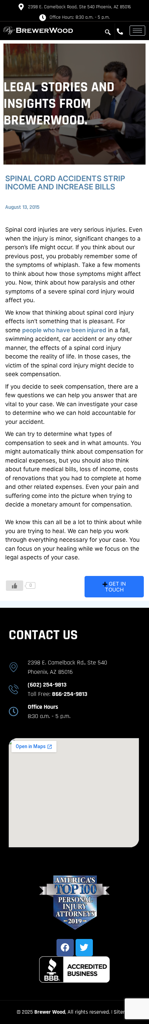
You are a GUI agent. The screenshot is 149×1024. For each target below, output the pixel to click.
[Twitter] (84, 947)
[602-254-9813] (121, 31)
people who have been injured (64, 330)
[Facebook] (65, 947)
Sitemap (123, 1012)
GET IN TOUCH (115, 586)
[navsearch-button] (108, 32)
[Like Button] (14, 585)
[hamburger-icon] (137, 31)
